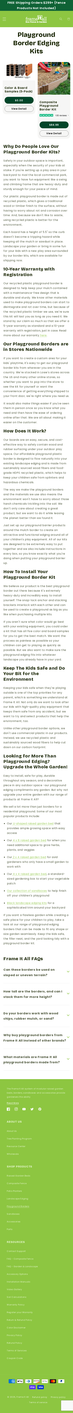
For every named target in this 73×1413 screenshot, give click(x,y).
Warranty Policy (15, 1304)
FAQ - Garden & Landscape (22, 1266)
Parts (9, 1229)
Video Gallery (14, 1289)
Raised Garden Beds (18, 1175)
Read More (13, 1103)
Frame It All (22, 1397)
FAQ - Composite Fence (20, 1258)
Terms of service (38, 1402)
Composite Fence (16, 1183)
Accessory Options (17, 1274)
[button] (4, 19)
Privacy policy (58, 1397)
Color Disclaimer (16, 1327)
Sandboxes (13, 1214)
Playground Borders (18, 1206)
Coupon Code (15, 1358)
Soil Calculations (16, 1297)
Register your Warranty (20, 1312)
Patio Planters (14, 1191)
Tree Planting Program (19, 1138)
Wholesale (13, 1154)
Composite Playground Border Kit (49, 105)
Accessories (14, 1221)
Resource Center (16, 1146)
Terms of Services (17, 1350)
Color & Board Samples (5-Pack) (18, 89)
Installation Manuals (18, 1281)
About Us (12, 1131)
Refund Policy (14, 1342)
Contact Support (16, 1251)
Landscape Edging (17, 1198)
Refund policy (39, 1397)
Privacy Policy (14, 1335)
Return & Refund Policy (19, 1320)
